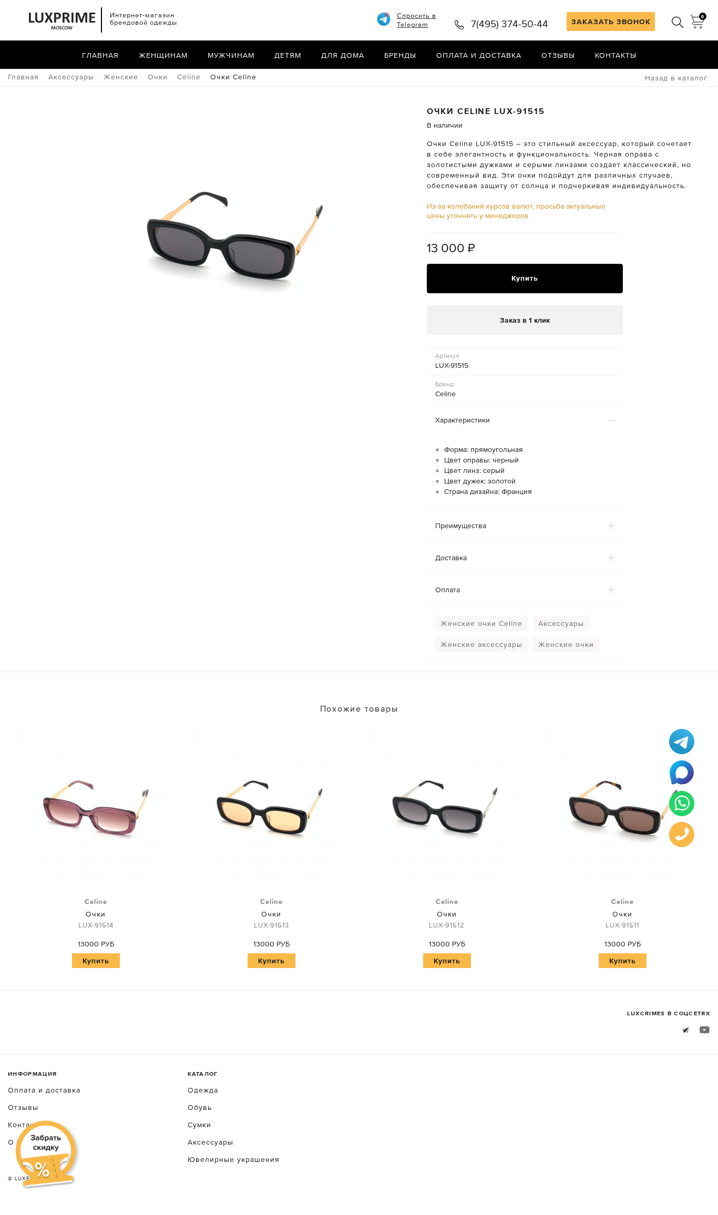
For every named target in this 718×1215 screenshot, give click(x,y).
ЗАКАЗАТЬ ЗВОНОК (611, 21)
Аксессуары (561, 623)
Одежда (203, 1090)
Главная (100, 55)
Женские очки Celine (481, 623)
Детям (287, 55)
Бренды (400, 55)
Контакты (616, 55)
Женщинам (163, 55)
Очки (96, 913)
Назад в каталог (676, 78)
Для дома (342, 55)
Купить (524, 278)
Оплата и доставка (478, 55)
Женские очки (566, 644)
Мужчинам (231, 55)
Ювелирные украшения (234, 1159)
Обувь (200, 1107)
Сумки (199, 1124)
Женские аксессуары (481, 644)
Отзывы (558, 55)
